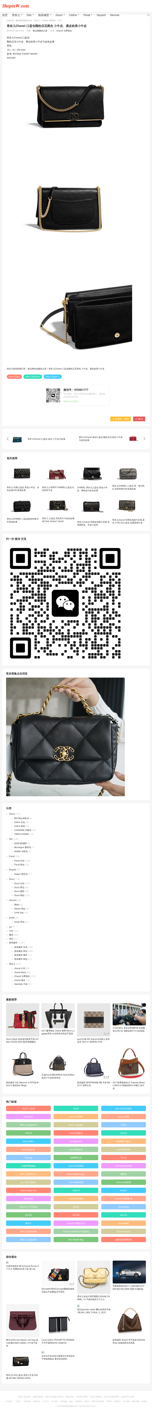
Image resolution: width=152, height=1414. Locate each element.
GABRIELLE (76, 1157)
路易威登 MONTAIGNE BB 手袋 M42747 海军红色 (93, 1084)
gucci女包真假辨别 (111, 1396)
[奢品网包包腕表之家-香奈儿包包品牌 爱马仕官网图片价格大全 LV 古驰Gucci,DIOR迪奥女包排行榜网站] (15, 6)
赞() (139, 418)
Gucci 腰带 (19, 891)
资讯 (11, 938)
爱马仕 (28, 1223)
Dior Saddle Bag (76, 1239)
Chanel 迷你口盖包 (76, 1173)
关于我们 (54, 1401)
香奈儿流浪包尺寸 (28, 1173)
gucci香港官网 (123, 1149)
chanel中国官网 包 (123, 1198)
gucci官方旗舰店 (28, 1182)
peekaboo (28, 1116)
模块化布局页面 (98, 1401)
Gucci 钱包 (19, 895)
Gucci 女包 (19, 883)
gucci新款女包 (76, 1141)
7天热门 (18, 1401)
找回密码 (78, 1401)
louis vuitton (28, 1141)
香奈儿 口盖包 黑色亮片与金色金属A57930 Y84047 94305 (58, 520)
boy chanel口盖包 (123, 1108)
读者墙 (144, 1401)
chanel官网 (123, 1223)
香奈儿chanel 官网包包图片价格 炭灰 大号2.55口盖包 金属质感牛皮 (128, 521)
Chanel (123, 1132)
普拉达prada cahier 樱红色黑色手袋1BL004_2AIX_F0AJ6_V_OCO (93, 1311)
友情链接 (63, 1401)
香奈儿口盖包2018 (32, 376)
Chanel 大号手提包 (28, 1206)
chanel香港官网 (76, 1182)
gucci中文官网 (76, 1116)
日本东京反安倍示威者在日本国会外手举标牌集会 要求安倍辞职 (58, 1357)
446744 (123, 1214)
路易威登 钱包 (20, 958)
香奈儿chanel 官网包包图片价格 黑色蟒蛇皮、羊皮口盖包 (93, 523)
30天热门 (9, 1401)
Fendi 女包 (19, 860)
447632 (28, 1214)
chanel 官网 (123, 1116)
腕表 (11, 934)
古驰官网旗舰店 (28, 1165)
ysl (10, 926)
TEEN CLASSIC (21, 833)
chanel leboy (20, 972)
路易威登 (43, 15)
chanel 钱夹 (19, 980)
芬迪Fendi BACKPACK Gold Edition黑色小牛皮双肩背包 (58, 1076)
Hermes (114, 15)
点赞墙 (109, 1401)
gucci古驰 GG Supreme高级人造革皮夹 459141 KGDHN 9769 (93, 1040)
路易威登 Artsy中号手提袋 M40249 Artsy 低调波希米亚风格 (129, 1341)
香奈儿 (16, 15)
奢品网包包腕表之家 (37, 368)
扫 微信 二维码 (121, 418)
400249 (28, 1132)
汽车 (11, 930)
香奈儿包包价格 (24, 1396)
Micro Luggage (76, 1124)
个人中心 (45, 1401)
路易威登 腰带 (20, 954)
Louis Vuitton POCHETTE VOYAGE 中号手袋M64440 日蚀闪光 (58, 1341)
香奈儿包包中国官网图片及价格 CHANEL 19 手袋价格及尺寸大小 (93, 1298)
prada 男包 (19, 921)
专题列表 (27, 1401)
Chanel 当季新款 (64, 30)
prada (12, 917)
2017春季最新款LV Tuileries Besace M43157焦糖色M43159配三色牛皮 (129, 1085)
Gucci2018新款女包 (76, 1223)
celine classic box (28, 1190)
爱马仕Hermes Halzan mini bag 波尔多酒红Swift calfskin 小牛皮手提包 (22, 1342)
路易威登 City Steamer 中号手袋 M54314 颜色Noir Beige (22, 1084)
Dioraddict (28, 1198)
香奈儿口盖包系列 (28, 1239)
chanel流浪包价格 (123, 1165)
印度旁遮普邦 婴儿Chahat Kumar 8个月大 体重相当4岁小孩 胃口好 (22, 1267)
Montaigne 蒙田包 (22, 847)
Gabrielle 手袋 (20, 983)
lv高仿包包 (69, 1396)
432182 (76, 1214)
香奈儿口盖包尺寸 (53, 376)
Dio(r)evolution (123, 1231)
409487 (123, 1190)
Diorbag (28, 1157)
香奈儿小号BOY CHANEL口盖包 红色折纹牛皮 (58, 489)
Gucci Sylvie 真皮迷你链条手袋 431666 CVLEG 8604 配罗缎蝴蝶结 (22, 1040)
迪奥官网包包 (38, 1396)
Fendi (86, 15)
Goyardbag (123, 1206)
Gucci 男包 (19, 887)
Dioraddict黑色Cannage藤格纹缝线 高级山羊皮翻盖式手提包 (58, 1290)
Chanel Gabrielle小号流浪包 (76, 1231)
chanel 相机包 (76, 1132)
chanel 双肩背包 (76, 1165)
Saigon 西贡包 (21, 873)
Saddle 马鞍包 (21, 851)
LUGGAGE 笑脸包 (22, 829)
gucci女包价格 (28, 1149)
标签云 (87, 1401)
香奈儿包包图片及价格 (54, 1396)
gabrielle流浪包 (76, 1198)
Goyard (101, 15)
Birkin (16, 904)
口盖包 (123, 1124)
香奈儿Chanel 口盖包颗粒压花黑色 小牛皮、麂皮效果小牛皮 (76, 368)
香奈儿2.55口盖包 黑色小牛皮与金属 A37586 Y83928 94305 (22, 1376)
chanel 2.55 (19, 968)
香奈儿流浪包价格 (28, 1231)
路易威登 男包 (20, 950)
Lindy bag (18, 912)
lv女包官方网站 (82, 1396)
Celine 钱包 (19, 825)
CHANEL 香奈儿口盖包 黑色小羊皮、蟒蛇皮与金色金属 (92, 489)
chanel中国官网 (123, 1182)
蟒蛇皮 (123, 1173)
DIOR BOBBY (20, 843)
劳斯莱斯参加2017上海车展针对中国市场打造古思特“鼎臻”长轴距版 (128, 1287)
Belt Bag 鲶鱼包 (21, 818)
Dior (29, 15)
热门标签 (126, 1401)
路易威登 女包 (20, 946)
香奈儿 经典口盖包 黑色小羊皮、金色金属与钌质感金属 (23, 489)
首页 (5, 15)
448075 (76, 1190)
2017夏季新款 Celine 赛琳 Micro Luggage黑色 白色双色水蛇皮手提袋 (58, 1032)
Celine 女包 (19, 822)
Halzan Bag (19, 908)
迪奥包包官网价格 (123, 1239)
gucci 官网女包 (96, 1396)
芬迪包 (76, 1206)
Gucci (59, 15)
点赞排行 (117, 1401)
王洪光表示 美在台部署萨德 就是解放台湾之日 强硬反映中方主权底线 (129, 1029)
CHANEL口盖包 (123, 1141)
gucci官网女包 (76, 1149)
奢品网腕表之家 (40, 30)
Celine (73, 15)
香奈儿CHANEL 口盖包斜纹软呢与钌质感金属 (23, 520)
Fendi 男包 (19, 864)
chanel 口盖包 (14, 376)
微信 (71, 1401)
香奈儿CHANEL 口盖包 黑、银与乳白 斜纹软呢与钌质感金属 (128, 487)
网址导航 (135, 1401)
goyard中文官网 (127, 1396)
